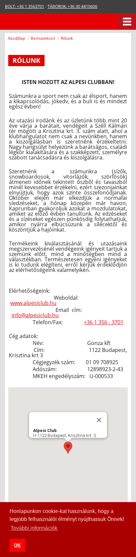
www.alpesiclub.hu (33, 303)
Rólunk (67, 38)
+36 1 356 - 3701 (103, 322)
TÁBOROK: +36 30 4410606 (72, 6)
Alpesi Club (34, 21)
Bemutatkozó (43, 38)
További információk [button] (34, 528)
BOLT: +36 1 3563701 (24, 6)
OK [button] (17, 545)
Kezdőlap (16, 38)
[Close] (99, 420)
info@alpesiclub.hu (35, 315)
